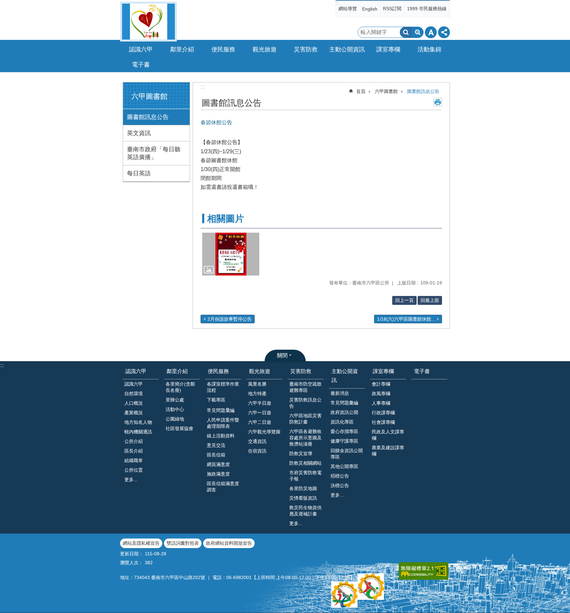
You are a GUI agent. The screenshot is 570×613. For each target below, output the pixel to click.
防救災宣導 (300, 453)
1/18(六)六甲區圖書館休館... (406, 319)
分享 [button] (444, 32)
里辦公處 (175, 399)
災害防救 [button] (306, 49)
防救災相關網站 (305, 463)
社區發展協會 (179, 428)
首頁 (360, 91)
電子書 (141, 64)
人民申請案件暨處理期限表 (223, 423)
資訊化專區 (342, 421)
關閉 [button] (282, 355)
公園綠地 (175, 419)
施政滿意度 (218, 474)
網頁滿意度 (218, 464)
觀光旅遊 (259, 371)
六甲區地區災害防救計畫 (305, 418)
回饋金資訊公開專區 (347, 453)
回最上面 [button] (430, 300)
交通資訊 (257, 441)
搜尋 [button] (406, 32)
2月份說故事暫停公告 (229, 319)
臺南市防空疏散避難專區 (305, 387)
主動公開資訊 (345, 375)
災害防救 (300, 371)
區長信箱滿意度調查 (223, 486)
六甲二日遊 (259, 422)
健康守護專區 (344, 441)
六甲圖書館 (386, 91)
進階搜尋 (418, 32)
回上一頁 (404, 300)
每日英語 (139, 173)
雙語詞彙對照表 (183, 543)
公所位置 (133, 470)
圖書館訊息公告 (148, 117)
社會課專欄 (383, 422)
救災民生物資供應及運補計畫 (305, 510)
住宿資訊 (257, 450)
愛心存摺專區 (344, 431)
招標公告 (340, 476)
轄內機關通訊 (138, 431)
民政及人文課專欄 (388, 435)
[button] (230, 254)
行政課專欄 (383, 412)
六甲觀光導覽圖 (264, 431)
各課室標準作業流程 (223, 387)
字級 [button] (431, 32)
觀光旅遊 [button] (264, 49)
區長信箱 (216, 454)
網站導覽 (347, 8)
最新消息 (340, 393)
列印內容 (437, 102)
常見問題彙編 (344, 402)
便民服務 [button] (223, 49)
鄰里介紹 (177, 371)
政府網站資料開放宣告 (229, 543)
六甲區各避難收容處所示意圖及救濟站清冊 (305, 438)
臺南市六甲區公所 (148, 22)
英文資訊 (139, 133)
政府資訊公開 (344, 412)
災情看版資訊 (303, 498)
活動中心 (175, 409)
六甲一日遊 (259, 412)
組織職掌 (133, 460)
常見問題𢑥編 (221, 410)
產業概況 (133, 412)
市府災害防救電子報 (305, 476)
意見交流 (216, 445)
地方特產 (257, 393)
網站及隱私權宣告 (141, 543)
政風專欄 (381, 393)
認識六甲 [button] (141, 49)
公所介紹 (133, 441)
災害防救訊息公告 (305, 403)
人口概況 (133, 403)
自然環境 (133, 393)
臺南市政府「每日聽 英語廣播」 (153, 153)
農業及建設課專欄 (388, 450)
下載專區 (216, 399)
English (369, 9)
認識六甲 (135, 371)
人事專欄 (381, 403)
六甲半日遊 (259, 403)
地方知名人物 (138, 422)
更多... (131, 479)
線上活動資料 (221, 435)
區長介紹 (133, 450)
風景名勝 (257, 384)
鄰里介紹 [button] (182, 49)
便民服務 (218, 371)
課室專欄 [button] (388, 49)
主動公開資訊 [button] (347, 49)
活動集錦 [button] (429, 49)
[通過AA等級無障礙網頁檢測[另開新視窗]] (423, 571)
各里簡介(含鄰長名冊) (180, 387)
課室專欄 (383, 371)
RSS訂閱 (392, 8)
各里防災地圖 (303, 488)
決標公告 (340, 485)
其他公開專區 (344, 466)
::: (337, 3)
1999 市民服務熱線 (427, 8)
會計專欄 (381, 384)
